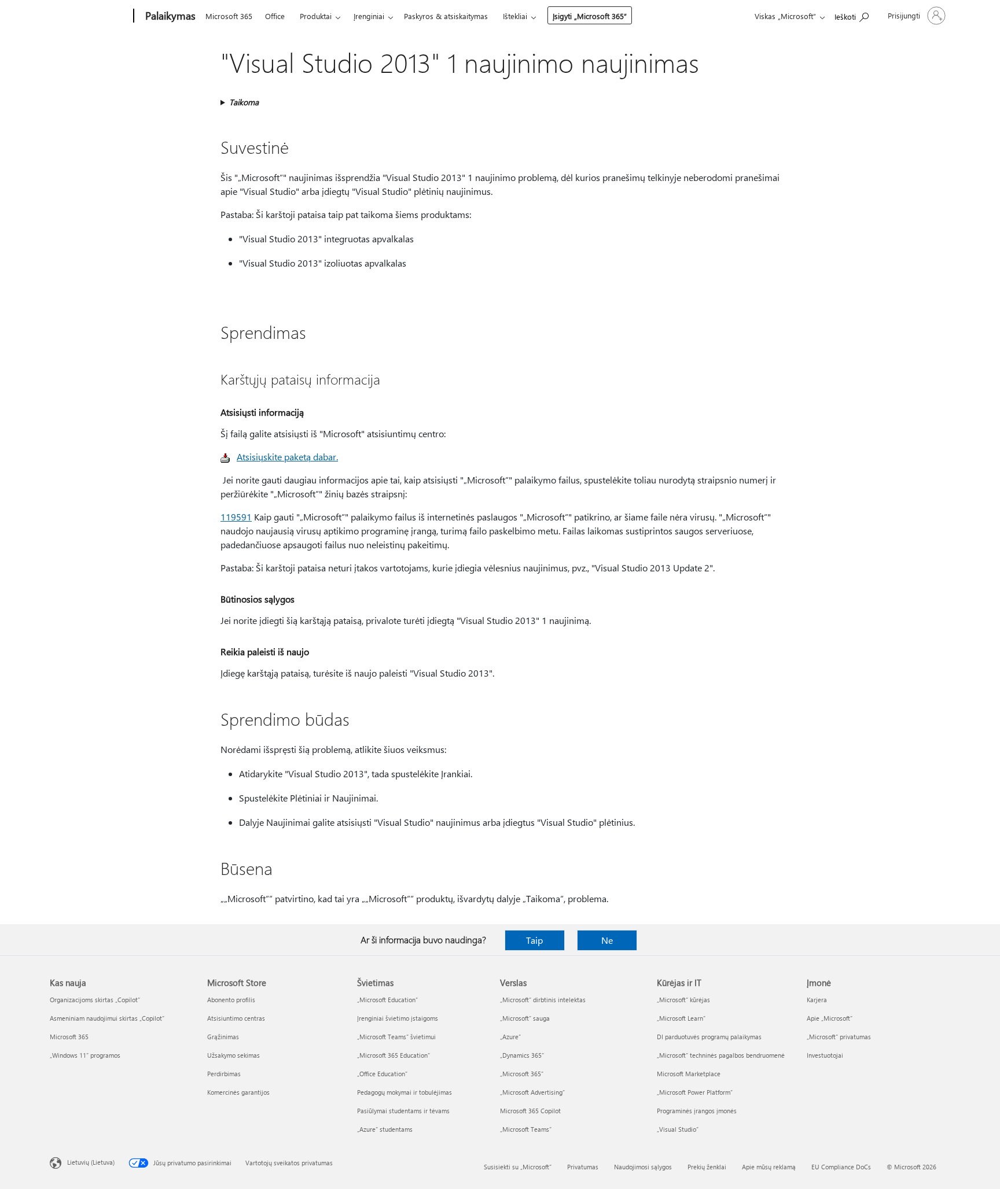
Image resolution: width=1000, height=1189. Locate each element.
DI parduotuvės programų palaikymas (709, 1036)
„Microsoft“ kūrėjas (683, 999)
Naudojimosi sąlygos (643, 1166)
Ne (607, 940)
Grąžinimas (223, 1036)
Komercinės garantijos (238, 1092)
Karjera (817, 999)
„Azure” (510, 1036)
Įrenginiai (369, 16)
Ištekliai (515, 16)
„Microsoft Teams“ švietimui (396, 1036)
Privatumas (582, 1166)
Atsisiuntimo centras (236, 1018)
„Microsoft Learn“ (681, 1018)
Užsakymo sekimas (233, 1055)
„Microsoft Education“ (387, 999)
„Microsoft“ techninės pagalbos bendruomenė (721, 1055)
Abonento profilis (231, 999)
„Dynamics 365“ (522, 1055)
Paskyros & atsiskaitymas (446, 16)
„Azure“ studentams (385, 1129)
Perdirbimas (224, 1073)
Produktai (316, 16)
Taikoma (244, 102)
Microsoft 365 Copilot (530, 1110)
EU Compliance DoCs (841, 1166)
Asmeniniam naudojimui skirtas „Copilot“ (107, 1018)
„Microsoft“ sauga (525, 1018)
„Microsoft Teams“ (526, 1129)
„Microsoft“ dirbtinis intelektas (543, 999)
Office (275, 16)
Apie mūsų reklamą (769, 1166)
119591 (236, 517)
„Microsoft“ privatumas (839, 1036)
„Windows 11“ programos (85, 1055)
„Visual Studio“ (677, 1129)
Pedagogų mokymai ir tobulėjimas (404, 1092)
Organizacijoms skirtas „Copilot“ (95, 999)
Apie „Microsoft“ (829, 1018)
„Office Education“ (382, 1073)
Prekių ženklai (707, 1166)
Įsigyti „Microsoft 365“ (590, 16)
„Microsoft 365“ (521, 1073)
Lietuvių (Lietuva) (91, 1162)
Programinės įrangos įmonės (697, 1110)
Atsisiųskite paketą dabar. (287, 457)
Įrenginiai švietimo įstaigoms (397, 1018)
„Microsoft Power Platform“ (695, 1092)
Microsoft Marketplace (688, 1073)
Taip (534, 940)
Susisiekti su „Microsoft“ (518, 1166)
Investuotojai (825, 1055)
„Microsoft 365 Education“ (393, 1055)
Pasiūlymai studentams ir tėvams (403, 1110)
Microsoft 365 (228, 16)
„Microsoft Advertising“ (532, 1092)
